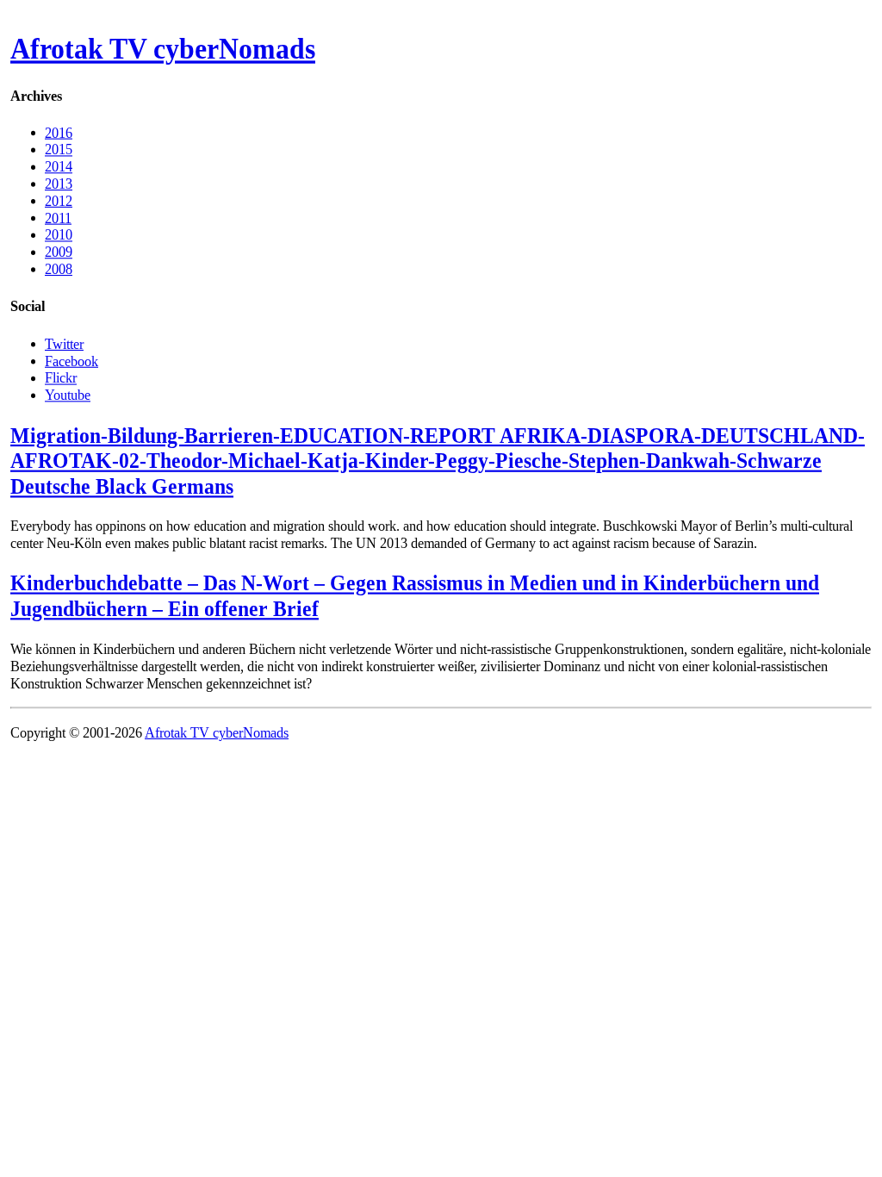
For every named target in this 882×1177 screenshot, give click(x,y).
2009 (58, 252)
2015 (58, 149)
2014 (58, 167)
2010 (58, 235)
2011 (58, 217)
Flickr (61, 378)
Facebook (71, 360)
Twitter (64, 343)
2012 (58, 200)
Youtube (67, 394)
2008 (58, 269)
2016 (58, 132)
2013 (58, 184)
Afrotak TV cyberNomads (162, 49)
